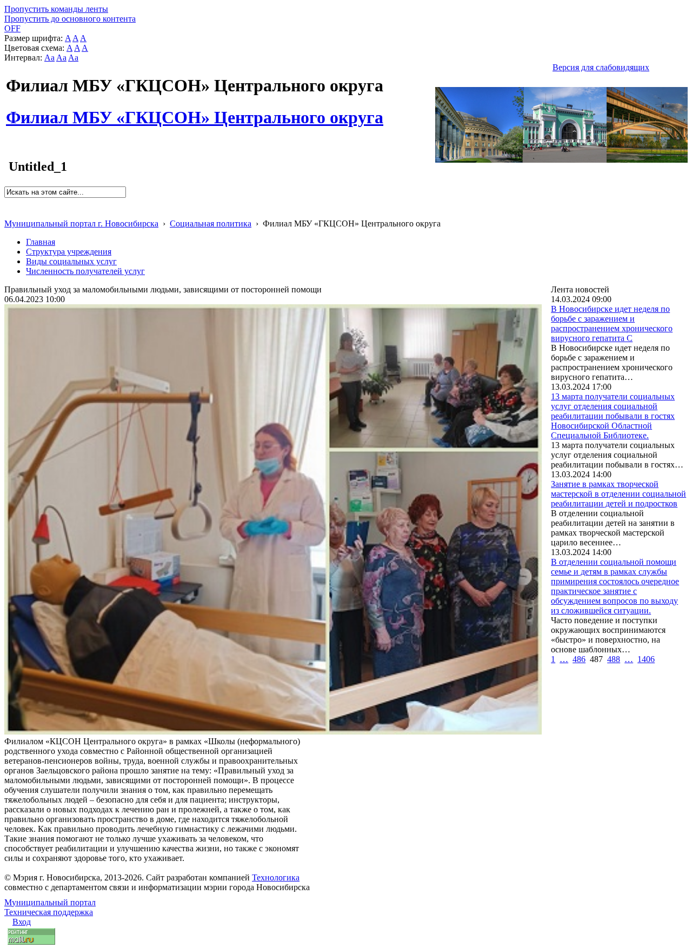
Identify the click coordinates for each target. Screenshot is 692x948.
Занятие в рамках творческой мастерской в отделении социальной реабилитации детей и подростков (618, 493)
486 (579, 659)
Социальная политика (210, 223)
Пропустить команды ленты (56, 9)
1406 (646, 659)
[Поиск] (7, 202)
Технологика (276, 877)
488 (613, 659)
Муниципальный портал (50, 902)
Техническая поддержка (48, 912)
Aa (49, 57)
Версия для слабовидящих (601, 67)
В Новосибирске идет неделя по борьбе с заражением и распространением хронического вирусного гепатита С (612, 323)
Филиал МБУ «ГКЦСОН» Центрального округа (194, 111)
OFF (12, 28)
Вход (21, 921)
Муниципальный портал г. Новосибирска (81, 223)
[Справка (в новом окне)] (9, 212)
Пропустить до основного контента (70, 18)
